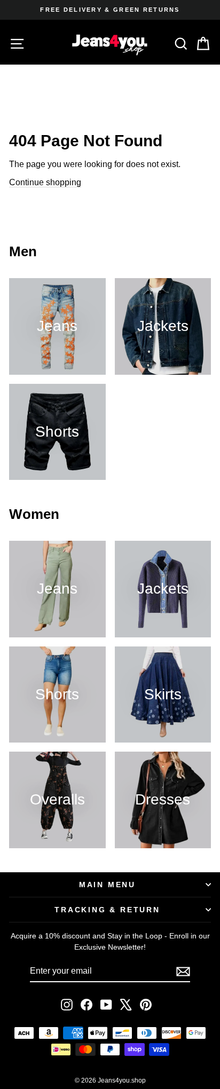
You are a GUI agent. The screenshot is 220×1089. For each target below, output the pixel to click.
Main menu (107, 884)
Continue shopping (45, 182)
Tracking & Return (107, 909)
